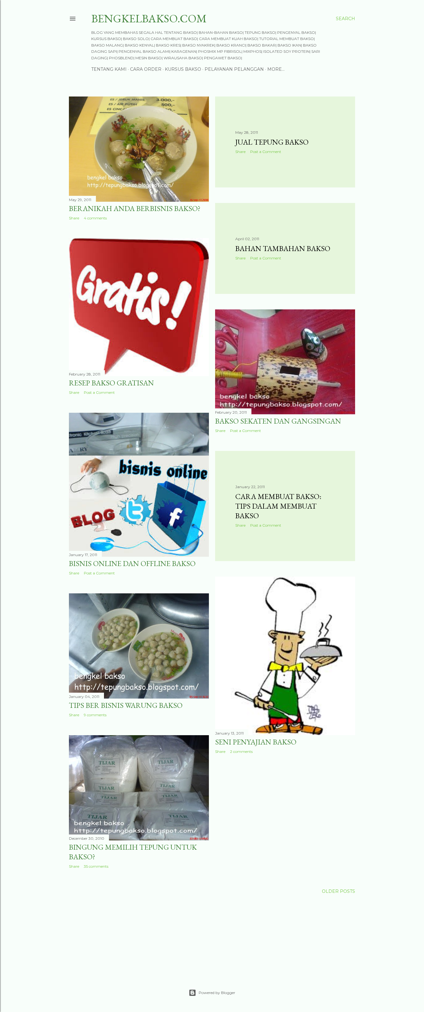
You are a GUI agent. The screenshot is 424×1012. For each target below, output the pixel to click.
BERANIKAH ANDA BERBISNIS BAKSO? (135, 208)
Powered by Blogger (217, 992)
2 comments (241, 751)
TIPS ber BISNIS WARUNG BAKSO (126, 705)
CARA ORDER (145, 69)
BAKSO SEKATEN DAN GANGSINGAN (278, 421)
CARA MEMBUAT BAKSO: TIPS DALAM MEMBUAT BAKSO (278, 506)
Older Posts (338, 891)
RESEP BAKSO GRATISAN (111, 383)
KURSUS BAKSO (183, 69)
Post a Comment (265, 151)
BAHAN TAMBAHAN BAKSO (282, 248)
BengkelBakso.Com (149, 18)
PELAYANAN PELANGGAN (234, 69)
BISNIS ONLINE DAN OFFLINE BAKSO (132, 563)
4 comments (95, 218)
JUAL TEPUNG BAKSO (272, 142)
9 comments (95, 715)
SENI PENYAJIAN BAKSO (255, 742)
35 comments (96, 866)
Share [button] (74, 218)
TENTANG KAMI (109, 69)
